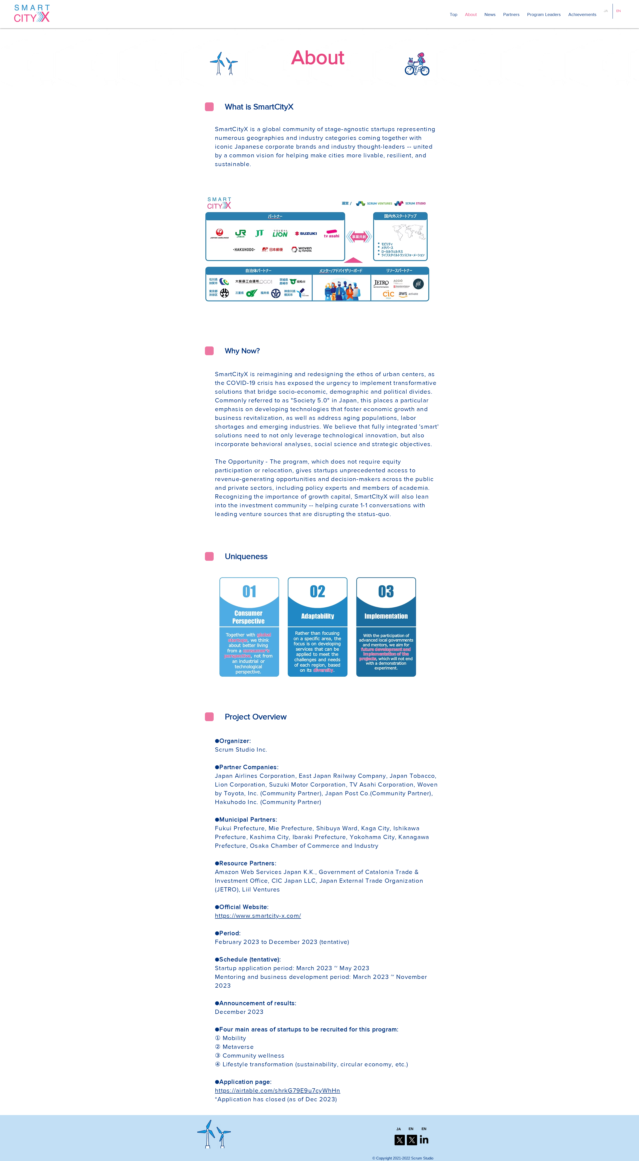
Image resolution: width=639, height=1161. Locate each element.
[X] (399, 1140)
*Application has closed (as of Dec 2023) (276, 1099)
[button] (582, 14)
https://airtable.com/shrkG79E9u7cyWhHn (277, 1090)
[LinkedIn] (424, 1140)
